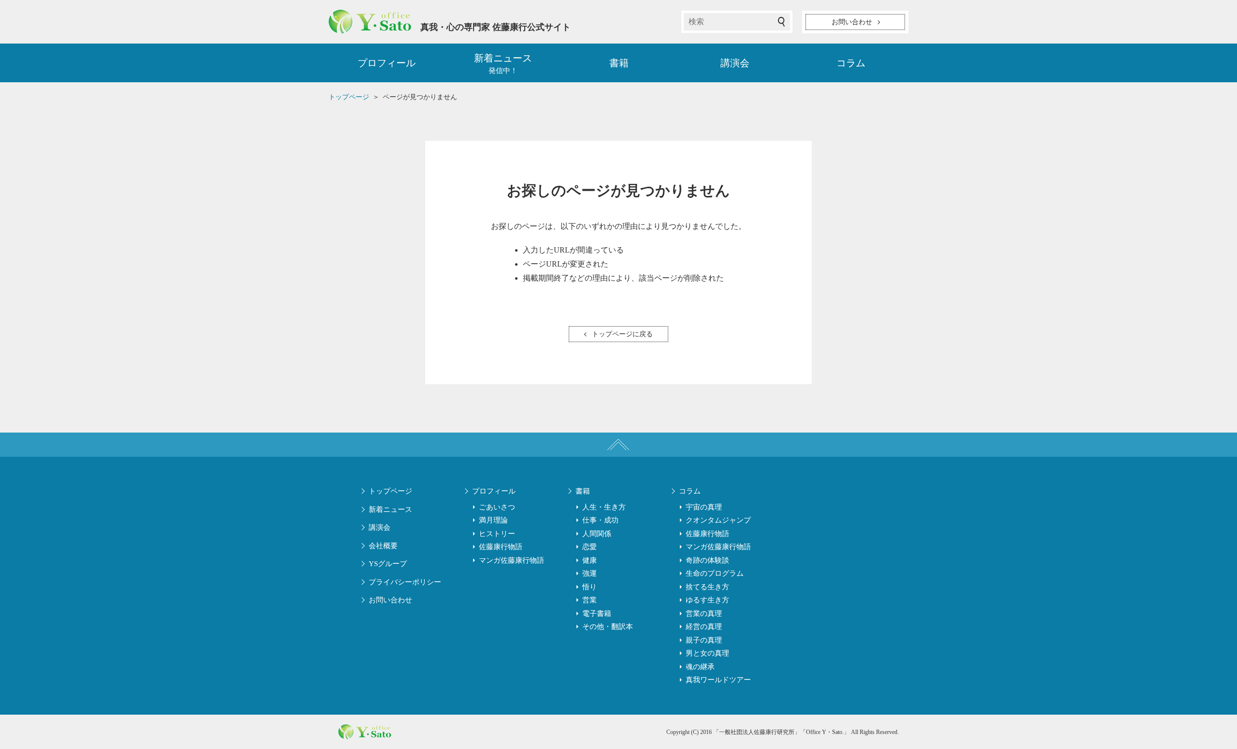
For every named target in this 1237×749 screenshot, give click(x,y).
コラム (850, 63)
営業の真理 (704, 613)
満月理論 (493, 520)
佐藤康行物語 (500, 547)
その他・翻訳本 (607, 626)
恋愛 (589, 547)
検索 (781, 21)
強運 (589, 573)
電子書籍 (596, 613)
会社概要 (383, 546)
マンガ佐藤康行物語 (511, 560)
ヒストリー (497, 534)
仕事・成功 (600, 520)
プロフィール (387, 63)
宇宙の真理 (704, 507)
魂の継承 (700, 667)
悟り (589, 587)
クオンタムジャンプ (718, 520)
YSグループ (388, 564)
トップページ (390, 491)
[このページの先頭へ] (618, 445)
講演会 (734, 63)
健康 (589, 560)
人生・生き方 (604, 507)
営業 (589, 600)
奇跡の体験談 (707, 560)
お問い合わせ (390, 600)
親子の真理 (704, 640)
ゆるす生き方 (707, 600)
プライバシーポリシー (405, 582)
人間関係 (596, 534)
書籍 (619, 63)
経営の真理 (704, 626)
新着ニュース (390, 509)
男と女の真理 (707, 653)
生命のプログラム (715, 573)
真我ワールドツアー (718, 680)
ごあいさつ (497, 507)
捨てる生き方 (707, 587)
